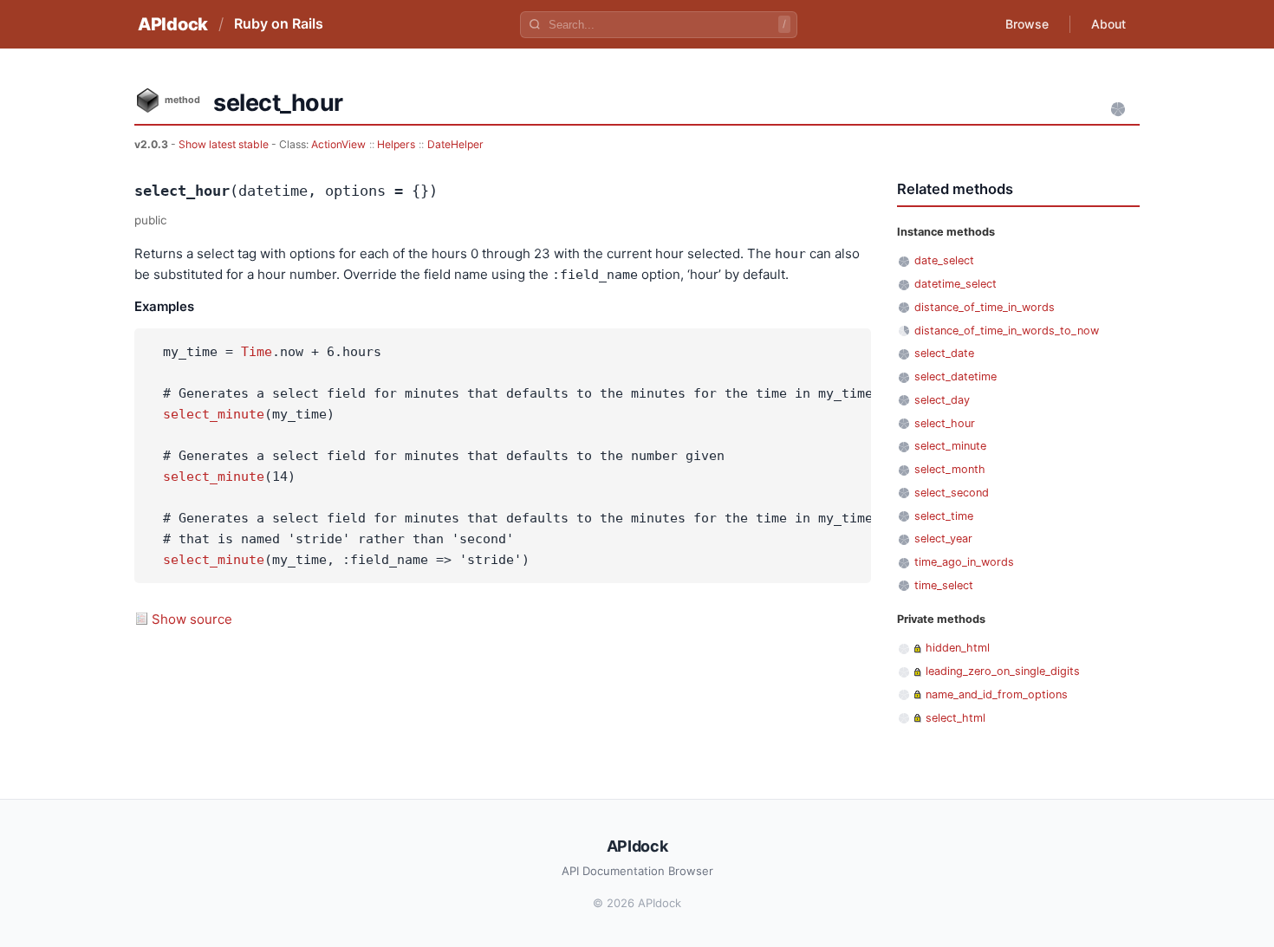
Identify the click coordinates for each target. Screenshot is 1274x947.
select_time (943, 515)
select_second (951, 492)
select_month (949, 469)
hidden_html (958, 647)
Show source (192, 619)
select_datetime (955, 376)
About (1108, 23)
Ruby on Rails (278, 23)
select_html (955, 717)
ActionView (338, 144)
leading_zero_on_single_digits (1003, 671)
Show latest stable (225, 144)
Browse (1027, 23)
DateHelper (455, 144)
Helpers (396, 144)
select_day (942, 399)
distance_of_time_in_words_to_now (1006, 330)
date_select (944, 260)
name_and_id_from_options (997, 694)
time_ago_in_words (964, 561)
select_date (944, 353)
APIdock (173, 24)
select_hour (944, 423)
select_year (943, 538)
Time (256, 352)
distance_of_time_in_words (984, 307)
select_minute (213, 414)
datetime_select (955, 283)
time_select (943, 585)
